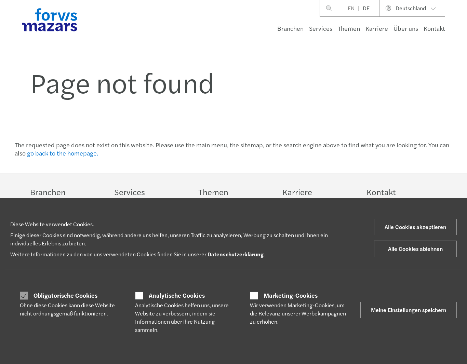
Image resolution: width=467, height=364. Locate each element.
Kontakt (434, 28)
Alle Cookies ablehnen (415, 249)
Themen (349, 28)
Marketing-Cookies (291, 295)
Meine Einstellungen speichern (408, 310)
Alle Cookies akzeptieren (415, 227)
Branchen (290, 28)
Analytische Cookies (177, 295)
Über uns (405, 28)
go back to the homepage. (62, 153)
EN (351, 8)
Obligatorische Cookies (65, 295)
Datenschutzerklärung (236, 254)
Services (320, 28)
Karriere (376, 28)
